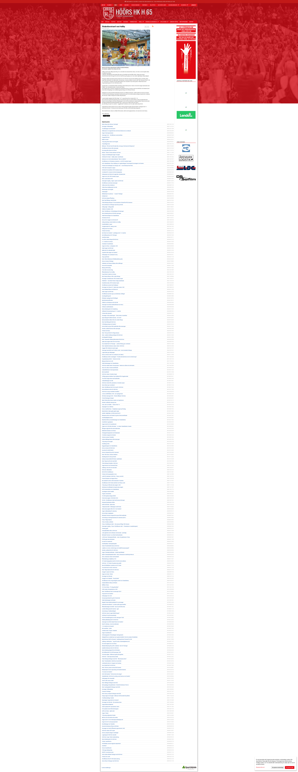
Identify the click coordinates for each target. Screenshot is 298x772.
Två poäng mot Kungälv (107, 441)
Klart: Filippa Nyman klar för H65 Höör (110, 569)
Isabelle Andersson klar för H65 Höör (110, 648)
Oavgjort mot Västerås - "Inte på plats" (110, 578)
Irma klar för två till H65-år (107, 450)
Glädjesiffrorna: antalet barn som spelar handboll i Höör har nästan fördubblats (119, 637)
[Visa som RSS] (152, 26)
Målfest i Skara (105, 585)
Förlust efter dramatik (107, 313)
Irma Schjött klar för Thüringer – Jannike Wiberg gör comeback (116, 343)
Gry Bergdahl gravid (106, 296)
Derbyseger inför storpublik (108, 678)
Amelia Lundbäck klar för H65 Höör (110, 550)
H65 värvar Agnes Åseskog (108, 198)
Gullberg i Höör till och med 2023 (109, 467)
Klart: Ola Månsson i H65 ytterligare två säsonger (113, 211)
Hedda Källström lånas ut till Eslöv (109, 582)
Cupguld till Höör (106, 137)
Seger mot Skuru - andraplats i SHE (110, 246)
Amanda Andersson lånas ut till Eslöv (110, 726)
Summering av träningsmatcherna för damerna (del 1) (114, 517)
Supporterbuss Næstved (107, 704)
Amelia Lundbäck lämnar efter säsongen (111, 328)
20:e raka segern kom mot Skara (109, 643)
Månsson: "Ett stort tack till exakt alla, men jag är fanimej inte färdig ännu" (118, 146)
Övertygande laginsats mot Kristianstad (111, 432)
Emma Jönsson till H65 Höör (108, 448)
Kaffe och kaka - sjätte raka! (108, 711)
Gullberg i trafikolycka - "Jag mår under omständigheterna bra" (116, 641)
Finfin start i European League (108, 167)
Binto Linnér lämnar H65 (107, 178)
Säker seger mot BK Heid (107, 291)
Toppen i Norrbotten (106, 493)
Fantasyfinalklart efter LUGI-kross (109, 530)
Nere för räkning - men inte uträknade (110, 624)
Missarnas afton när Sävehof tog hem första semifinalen (114, 415)
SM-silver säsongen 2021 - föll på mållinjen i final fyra (114, 395)
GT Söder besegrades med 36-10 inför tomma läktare (114, 561)
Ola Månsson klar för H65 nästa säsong (111, 758)
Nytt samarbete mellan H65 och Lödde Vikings (112, 319)
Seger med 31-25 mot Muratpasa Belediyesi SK (112, 719)
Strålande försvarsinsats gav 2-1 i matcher (111, 311)
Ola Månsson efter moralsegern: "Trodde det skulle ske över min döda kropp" (119, 356)
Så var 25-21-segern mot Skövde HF (110, 219)
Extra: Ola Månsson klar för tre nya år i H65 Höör (112, 387)
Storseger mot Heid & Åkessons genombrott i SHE (113, 728)
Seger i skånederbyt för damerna (109, 511)
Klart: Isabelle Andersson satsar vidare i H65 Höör (113, 345)
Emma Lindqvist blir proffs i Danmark (110, 452)
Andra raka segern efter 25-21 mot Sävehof (111, 508)
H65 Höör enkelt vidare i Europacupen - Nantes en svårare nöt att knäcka (118, 365)
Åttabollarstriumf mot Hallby (113, 27)
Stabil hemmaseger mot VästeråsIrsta (110, 215)
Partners (144, 5)
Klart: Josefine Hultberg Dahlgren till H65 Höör (112, 335)
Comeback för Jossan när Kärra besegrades (112, 172)
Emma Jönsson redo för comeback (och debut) (112, 354)
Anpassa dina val (260, 767)
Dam (115, 5)
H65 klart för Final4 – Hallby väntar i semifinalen (112, 156)
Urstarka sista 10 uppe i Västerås (109, 630)
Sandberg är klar (105, 443)
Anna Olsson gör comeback (108, 385)
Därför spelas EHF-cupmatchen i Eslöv (110, 706)
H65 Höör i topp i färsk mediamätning (110, 737)
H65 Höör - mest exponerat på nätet (110, 656)
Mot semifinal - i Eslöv (107, 628)
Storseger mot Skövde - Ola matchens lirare (111, 702)
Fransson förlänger (106, 691)
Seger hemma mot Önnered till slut (109, 465)
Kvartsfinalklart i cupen (107, 224)
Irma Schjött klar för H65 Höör (108, 665)
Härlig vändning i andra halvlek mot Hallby (111, 222)
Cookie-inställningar (106, 767)
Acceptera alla (289, 767)
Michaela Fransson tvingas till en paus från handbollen (114, 515)
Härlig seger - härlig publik (108, 206)
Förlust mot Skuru (106, 230)
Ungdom (126, 5)
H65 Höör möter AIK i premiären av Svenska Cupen (113, 382)
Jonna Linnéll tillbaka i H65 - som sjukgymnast (112, 393)
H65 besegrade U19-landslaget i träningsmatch (112, 634)
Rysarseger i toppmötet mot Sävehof (110, 700)
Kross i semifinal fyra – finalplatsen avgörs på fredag (114, 409)
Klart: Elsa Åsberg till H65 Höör (109, 322)
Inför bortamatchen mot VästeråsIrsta (110, 489)
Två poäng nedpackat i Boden (108, 715)
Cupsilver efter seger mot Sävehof (109, 252)
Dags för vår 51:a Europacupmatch (110, 721)
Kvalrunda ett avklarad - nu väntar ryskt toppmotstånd (114, 604)
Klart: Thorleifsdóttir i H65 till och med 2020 (111, 661)
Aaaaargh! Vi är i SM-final (107, 406)
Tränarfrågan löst (106, 143)
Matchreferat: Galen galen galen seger (110, 411)
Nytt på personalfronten (107, 300)
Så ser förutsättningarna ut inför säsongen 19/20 (113, 617)
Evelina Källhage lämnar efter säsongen (111, 439)
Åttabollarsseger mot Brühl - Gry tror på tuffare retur (113, 606)
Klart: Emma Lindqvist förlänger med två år (111, 693)
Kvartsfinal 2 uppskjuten (107, 422)
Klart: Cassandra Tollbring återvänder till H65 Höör (113, 339)
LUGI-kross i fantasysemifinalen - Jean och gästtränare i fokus (116, 537)
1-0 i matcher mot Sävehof (108, 626)
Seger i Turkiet (105, 713)
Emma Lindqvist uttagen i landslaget (110, 732)
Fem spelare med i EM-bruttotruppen (110, 708)
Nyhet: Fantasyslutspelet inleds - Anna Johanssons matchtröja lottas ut (118, 554)
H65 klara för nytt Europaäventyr (109, 615)
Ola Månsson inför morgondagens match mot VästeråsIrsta (115, 580)
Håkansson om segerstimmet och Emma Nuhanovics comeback (116, 130)
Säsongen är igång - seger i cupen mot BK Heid (112, 180)
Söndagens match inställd (108, 491)
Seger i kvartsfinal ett (106, 632)
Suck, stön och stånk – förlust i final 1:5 (111, 404)
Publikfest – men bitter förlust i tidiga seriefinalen (113, 280)
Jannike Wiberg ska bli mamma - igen (110, 608)
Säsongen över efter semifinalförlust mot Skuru (112, 304)
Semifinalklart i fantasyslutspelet (109, 543)
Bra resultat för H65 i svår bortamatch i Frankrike (112, 480)
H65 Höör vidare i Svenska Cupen (109, 374)
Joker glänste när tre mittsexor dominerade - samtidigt (114, 532)
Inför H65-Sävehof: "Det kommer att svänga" (112, 674)
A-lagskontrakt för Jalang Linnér (109, 226)
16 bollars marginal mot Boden (109, 435)
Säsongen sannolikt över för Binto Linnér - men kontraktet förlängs (117, 350)
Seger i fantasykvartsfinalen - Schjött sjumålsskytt (113, 552)
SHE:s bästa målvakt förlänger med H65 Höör (112, 754)
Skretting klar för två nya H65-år (109, 456)
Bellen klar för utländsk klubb (108, 250)
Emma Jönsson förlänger (107, 261)
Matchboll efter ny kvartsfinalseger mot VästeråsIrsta (114, 419)
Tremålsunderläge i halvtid (108, 698)
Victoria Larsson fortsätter (108, 437)
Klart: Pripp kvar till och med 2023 (109, 461)
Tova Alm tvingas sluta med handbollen (111, 378)
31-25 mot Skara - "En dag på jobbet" (110, 587)
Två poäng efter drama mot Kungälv (110, 141)
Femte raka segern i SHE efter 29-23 (110, 498)
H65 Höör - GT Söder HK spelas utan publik (111, 563)
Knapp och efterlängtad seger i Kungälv (111, 154)
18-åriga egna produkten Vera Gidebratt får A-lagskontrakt (115, 376)
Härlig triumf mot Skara (107, 228)
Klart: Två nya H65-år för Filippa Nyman (110, 332)
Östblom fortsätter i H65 (107, 209)
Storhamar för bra (106, 217)
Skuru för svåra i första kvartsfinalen (110, 367)
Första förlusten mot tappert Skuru (109, 478)
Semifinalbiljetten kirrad (107, 417)
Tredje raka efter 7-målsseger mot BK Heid (111, 506)
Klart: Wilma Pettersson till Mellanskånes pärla (112, 259)
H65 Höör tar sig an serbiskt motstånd (110, 391)
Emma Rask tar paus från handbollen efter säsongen (114, 326)
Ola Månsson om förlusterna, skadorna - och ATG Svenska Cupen (116, 161)
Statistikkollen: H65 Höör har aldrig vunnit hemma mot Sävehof (116, 676)
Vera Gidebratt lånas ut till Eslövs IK (110, 289)
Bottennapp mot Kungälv (107, 189)
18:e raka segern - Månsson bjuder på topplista (112, 654)
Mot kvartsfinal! (105, 372)
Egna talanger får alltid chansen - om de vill (111, 317)
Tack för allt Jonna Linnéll (107, 680)
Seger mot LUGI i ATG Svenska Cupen (110, 176)
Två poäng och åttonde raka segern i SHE (111, 485)
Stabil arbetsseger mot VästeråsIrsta (110, 363)
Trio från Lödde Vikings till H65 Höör (110, 239)
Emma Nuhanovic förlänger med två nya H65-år (112, 204)
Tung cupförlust (105, 256)
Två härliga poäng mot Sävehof (109, 324)
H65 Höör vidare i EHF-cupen (108, 730)
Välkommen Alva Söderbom (108, 185)
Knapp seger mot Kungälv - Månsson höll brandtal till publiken (116, 695)
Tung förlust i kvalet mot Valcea (109, 274)
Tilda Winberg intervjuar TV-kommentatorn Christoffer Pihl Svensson (117, 202)
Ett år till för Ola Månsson (107, 472)
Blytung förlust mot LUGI (107, 361)
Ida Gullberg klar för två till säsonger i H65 (111, 652)
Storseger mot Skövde (107, 576)
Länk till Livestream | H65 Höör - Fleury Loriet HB (112, 476)
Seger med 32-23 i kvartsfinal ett (109, 424)
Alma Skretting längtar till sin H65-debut (111, 650)
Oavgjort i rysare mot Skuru (108, 571)
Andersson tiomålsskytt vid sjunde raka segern (112, 487)
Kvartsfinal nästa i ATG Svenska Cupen (110, 282)
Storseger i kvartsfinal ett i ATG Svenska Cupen (112, 278)
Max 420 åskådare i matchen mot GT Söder (111, 565)
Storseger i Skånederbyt (107, 126)
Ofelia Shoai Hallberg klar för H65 (109, 187)
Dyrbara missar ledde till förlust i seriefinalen (112, 458)
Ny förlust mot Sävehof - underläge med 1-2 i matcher (114, 233)
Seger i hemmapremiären (107, 133)
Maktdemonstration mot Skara (109, 430)
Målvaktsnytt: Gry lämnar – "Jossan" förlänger (112, 193)
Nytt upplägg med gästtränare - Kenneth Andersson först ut (115, 684)
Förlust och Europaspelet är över (109, 474)
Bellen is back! (105, 139)
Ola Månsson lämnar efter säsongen (110, 148)
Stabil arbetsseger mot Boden (108, 600)
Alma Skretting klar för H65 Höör (109, 739)
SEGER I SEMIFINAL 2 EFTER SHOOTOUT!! (111, 413)
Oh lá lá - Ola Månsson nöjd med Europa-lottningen (113, 500)
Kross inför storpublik (107, 265)
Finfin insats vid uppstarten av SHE (109, 589)
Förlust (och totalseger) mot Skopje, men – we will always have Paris (117, 165)
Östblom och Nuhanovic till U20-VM (110, 302)
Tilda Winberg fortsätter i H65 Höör (110, 463)
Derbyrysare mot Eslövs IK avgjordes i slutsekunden (113, 174)
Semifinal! (104, 745)
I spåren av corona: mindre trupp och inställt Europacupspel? (115, 548)
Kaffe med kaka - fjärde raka (108, 504)
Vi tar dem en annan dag (107, 269)
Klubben (109, 5)
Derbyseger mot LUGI (107, 595)
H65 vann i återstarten (107, 469)
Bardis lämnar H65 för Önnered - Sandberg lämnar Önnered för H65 (117, 639)
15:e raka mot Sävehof (107, 671)
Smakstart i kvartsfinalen (107, 243)
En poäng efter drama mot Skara (109, 150)
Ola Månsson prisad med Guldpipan (110, 285)
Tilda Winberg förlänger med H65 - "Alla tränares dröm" (114, 658)
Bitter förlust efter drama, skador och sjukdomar (113, 400)
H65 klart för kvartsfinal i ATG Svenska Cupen (112, 169)
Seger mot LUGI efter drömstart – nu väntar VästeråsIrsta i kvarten (116, 426)
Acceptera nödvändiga (277, 767)
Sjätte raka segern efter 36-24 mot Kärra (111, 341)
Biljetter (152, 5)
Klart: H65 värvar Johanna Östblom (109, 454)
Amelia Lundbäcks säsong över (109, 402)
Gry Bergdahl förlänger (107, 337)
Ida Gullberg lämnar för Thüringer (109, 235)
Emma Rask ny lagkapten (107, 513)
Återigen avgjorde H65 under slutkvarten (111, 428)
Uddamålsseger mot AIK (107, 380)
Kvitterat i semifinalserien (107, 306)
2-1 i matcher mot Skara (107, 241)
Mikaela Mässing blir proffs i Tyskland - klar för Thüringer (115, 645)
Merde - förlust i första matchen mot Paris (111, 152)
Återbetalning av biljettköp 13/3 (109, 558)
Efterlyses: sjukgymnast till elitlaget (110, 298)
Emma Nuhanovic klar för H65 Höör (110, 389)
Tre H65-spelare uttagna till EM (109, 495)
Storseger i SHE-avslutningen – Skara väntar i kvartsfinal (114, 315)
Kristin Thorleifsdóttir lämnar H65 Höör (110, 545)
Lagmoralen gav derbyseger (108, 352)
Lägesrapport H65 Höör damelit (109, 734)
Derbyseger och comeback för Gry (109, 254)
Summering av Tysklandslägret (109, 611)
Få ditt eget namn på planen (108, 539)
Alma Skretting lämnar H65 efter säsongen (111, 213)
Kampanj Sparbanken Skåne (108, 502)
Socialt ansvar (135, 5)
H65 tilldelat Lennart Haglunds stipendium (111, 743)
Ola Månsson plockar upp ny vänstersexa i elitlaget (113, 293)
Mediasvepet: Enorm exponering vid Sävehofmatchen (114, 669)
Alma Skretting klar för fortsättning (110, 309)
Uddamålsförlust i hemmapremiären (110, 369)
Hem (104, 5)
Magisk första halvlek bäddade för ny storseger (112, 602)
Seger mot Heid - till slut (107, 574)
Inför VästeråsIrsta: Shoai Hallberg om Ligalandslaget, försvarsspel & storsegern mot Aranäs (123, 163)
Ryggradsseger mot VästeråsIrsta (109, 445)
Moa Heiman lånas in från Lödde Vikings (111, 276)
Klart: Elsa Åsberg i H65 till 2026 (109, 200)
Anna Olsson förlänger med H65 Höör (110, 761)
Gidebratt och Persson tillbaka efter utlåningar (112, 263)
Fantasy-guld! (105, 528)
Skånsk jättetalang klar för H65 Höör (110, 619)
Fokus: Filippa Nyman (107, 519)
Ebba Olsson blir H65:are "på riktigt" (110, 124)
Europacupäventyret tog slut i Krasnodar (111, 598)
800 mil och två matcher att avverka (110, 717)
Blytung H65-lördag (106, 267)
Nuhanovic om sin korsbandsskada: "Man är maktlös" (114, 159)
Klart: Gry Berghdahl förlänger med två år (111, 687)
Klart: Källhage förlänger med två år (110, 682)
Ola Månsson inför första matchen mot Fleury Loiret (113, 482)
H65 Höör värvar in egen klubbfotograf (110, 613)
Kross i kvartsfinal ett (106, 747)
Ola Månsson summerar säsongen (109, 183)
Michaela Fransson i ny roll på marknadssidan (112, 535)
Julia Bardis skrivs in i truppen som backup (111, 663)
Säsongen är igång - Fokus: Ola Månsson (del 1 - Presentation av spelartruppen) (120, 526)
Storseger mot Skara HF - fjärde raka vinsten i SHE (113, 287)
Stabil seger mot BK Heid (107, 248)
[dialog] (275, 763)
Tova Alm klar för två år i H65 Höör (109, 567)
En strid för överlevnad (107, 541)
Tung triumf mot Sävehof (107, 593)
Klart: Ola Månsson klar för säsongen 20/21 (111, 591)
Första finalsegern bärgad (108, 398)
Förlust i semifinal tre (106, 741)
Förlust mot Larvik (106, 756)
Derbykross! (104, 196)
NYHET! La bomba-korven (107, 752)
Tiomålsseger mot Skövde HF (108, 128)
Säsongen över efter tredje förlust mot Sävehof (112, 621)
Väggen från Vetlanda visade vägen (110, 348)
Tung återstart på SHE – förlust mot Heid (111, 359)
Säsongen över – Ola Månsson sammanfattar (112, 135)
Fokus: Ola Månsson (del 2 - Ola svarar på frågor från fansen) (115, 524)
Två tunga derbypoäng (107, 750)
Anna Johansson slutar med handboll (110, 556)
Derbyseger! (104, 191)
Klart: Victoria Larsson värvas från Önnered (111, 667)
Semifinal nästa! (105, 237)
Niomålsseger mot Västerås (108, 724)
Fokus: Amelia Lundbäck (107, 522)
